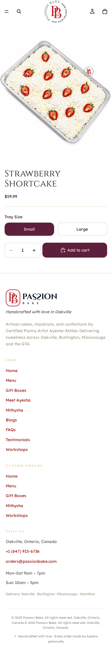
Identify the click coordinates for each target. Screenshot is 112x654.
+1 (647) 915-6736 (23, 551)
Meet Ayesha (18, 400)
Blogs (11, 420)
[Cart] (105, 11)
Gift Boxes (16, 390)
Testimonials (18, 439)
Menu (11, 380)
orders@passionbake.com (31, 561)
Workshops (17, 449)
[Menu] (6, 11)
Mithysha (14, 410)
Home (11, 370)
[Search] (19, 11)
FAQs (11, 429)
